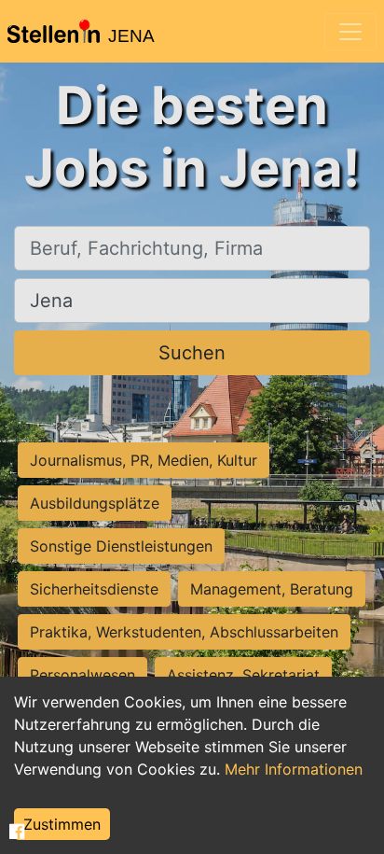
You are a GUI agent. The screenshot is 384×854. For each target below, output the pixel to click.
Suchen (192, 353)
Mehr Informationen (294, 769)
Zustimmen (62, 824)
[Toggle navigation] (350, 31)
